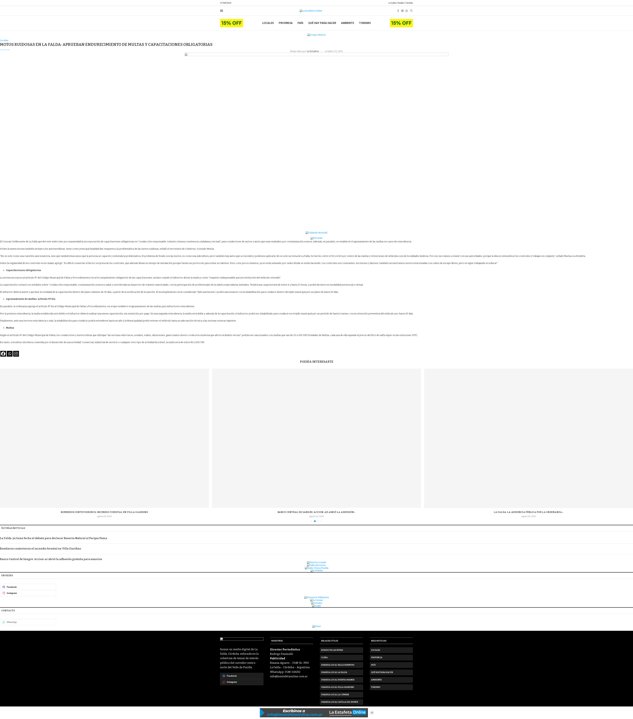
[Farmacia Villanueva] (316, 597)
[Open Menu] (221, 10)
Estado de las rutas (332, 650)
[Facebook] (398, 10)
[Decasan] (316, 238)
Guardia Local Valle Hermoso (337, 665)
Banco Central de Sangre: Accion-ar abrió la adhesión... (104, 512)
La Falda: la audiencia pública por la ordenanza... (316, 512)
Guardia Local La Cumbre (335, 694)
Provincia (286, 23)
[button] (4, 445)
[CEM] (231, 20)
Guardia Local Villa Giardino (337, 687)
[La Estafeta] (314, 712)
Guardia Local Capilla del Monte (339, 702)
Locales (268, 23)
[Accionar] (316, 600)
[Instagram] (402, 10)
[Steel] (316, 626)
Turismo (365, 23)
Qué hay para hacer (322, 23)
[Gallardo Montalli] (316, 232)
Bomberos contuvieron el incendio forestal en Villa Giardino (40, 548)
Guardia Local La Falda (334, 672)
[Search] (411, 10)
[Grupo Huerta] (316, 34)
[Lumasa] (316, 603)
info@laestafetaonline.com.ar (289, 676)
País (300, 23)
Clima (324, 657)
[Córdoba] (316, 570)
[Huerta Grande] (316, 562)
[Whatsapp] (406, 10)
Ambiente (347, 23)
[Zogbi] (316, 605)
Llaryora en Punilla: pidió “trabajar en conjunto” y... (529, 512)
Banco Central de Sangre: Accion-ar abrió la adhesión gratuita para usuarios (51, 559)
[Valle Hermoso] (316, 565)
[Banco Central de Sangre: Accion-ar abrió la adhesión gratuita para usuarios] (104, 438)
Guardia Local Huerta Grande (338, 680)
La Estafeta (313, 51)
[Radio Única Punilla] (316, 568)
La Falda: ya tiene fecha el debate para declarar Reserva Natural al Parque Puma (53, 538)
